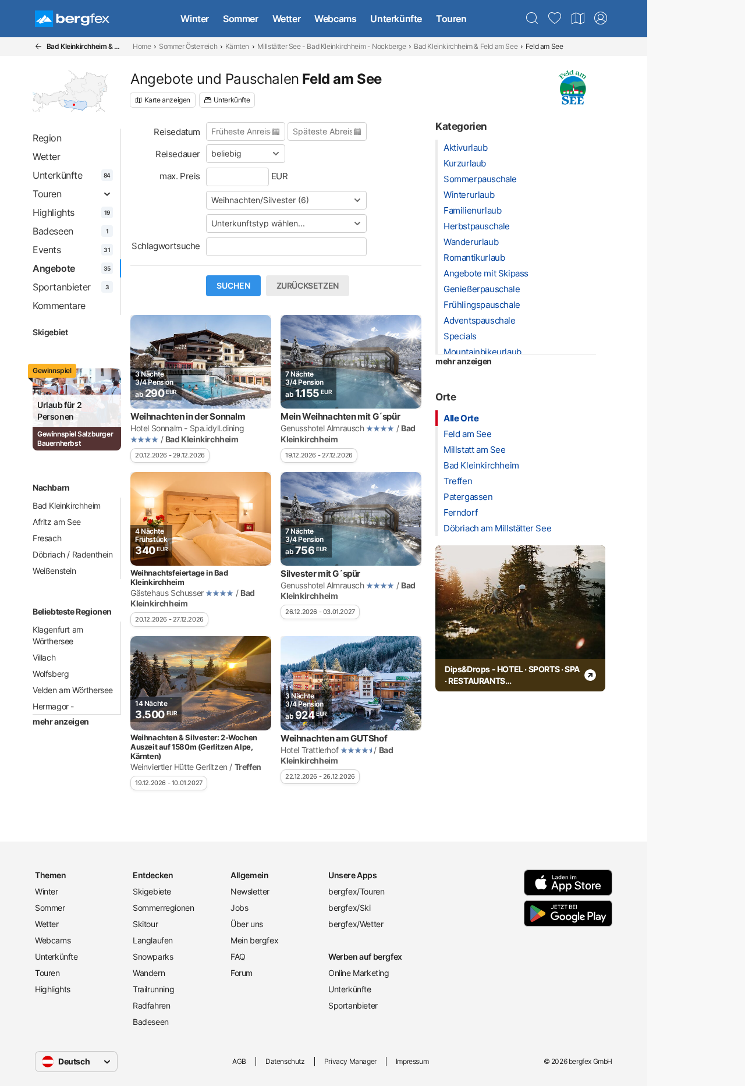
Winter (194, 18)
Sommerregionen (163, 908)
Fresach (47, 538)
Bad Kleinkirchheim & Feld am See (465, 46)
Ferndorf (461, 512)
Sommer (240, 18)
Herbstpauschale (477, 226)
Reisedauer (177, 153)
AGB (239, 1061)
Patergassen (468, 496)
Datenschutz (285, 1061)
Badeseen (151, 1022)
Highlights (52, 989)
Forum (241, 973)
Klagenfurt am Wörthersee (58, 635)
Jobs (239, 908)
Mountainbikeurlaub (483, 351)
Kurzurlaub (465, 163)
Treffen (458, 481)
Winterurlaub (469, 194)
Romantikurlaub (474, 257)
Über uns (246, 924)
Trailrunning (153, 989)
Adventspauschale (480, 320)
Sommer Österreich (188, 46)
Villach (44, 657)
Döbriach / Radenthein (73, 554)
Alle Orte (461, 418)
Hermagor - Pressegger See (61, 712)
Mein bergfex (254, 940)
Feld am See (468, 433)
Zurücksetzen (307, 285)
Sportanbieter (353, 1005)
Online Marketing (358, 973)
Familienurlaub (472, 210)
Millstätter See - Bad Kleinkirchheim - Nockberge (331, 46)
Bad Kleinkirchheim (67, 505)
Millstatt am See (475, 449)
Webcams (335, 18)
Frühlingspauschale (482, 304)
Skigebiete (152, 891)
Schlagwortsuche (166, 245)
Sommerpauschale (480, 178)
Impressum (412, 1061)
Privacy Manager (350, 1061)
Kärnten (237, 46)
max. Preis (179, 176)
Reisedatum (177, 131)
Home (142, 46)
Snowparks (153, 956)
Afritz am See (57, 522)
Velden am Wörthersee (73, 690)
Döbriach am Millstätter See (497, 528)
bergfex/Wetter (355, 924)
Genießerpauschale (482, 288)
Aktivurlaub (466, 147)
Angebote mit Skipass (486, 273)
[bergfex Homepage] (72, 18)
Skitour (145, 924)
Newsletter (249, 891)
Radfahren (151, 1005)
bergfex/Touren (356, 891)
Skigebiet (50, 332)
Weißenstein (54, 571)
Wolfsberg (51, 674)
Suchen (233, 285)
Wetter (286, 18)
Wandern (149, 973)
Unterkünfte (396, 18)
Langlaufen (153, 940)
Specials (460, 336)
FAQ (238, 956)
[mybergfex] (600, 18)
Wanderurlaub (471, 241)
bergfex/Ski (349, 908)
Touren (451, 18)
